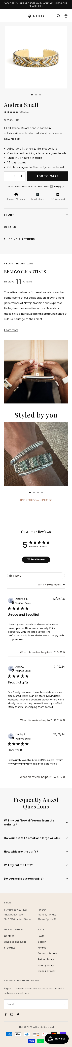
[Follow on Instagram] (11, 1014)
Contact (9, 935)
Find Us (42, 947)
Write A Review (36, 559)
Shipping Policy (47, 970)
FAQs (41, 935)
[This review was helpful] (55, 720)
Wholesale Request (15, 941)
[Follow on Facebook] (5, 1014)
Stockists (9, 947)
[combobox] (51, 584)
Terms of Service (47, 953)
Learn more (11, 330)
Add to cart (47, 176)
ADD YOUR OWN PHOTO (36, 500)
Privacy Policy (46, 965)
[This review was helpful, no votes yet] (55, 652)
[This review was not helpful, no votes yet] (61, 652)
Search (42, 941)
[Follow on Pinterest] (17, 1014)
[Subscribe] (63, 1004)
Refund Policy (46, 959)
